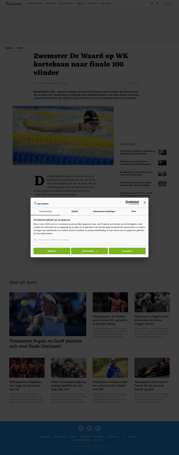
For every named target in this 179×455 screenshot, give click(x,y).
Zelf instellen (88, 251)
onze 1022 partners (49, 224)
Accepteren (127, 251)
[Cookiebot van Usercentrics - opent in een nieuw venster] (127, 203)
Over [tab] (133, 211)
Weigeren (52, 251)
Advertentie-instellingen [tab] (104, 211)
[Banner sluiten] (145, 203)
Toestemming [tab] (45, 211)
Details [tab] (75, 211)
